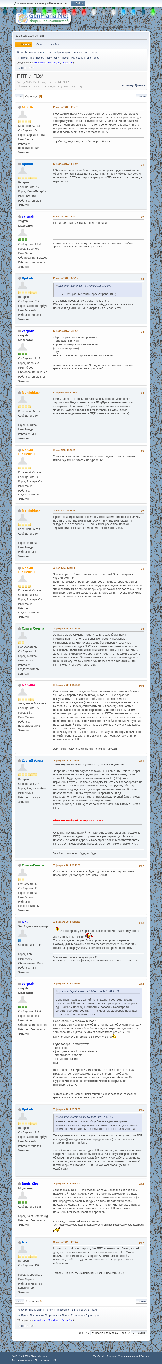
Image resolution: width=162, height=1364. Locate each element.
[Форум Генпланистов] (19, 949)
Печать (142, 96)
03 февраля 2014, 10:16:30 (66, 865)
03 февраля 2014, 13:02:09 (66, 1109)
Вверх (19, 1301)
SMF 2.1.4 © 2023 (21, 1356)
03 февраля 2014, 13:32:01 (66, 1183)
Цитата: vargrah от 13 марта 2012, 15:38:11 (84, 285)
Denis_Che (67, 62)
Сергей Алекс (32, 761)
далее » (140, 85)
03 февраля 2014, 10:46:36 (66, 921)
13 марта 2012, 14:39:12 (65, 107)
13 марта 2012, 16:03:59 (65, 278)
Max (25, 922)
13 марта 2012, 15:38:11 (65, 216)
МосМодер (54, 62)
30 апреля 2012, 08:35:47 (65, 392)
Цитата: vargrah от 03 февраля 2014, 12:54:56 (85, 1117)
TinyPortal (98, 1356)
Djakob (27, 164)
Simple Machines (39, 1356)
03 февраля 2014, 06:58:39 (66, 684)
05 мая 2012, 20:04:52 (64, 567)
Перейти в (83, 1332)
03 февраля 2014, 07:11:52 (66, 760)
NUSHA (27, 107)
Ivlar (25, 1242)
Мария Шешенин (26, 452)
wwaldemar (40, 62)
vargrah (28, 216)
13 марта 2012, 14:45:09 (65, 163)
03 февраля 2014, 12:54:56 (66, 983)
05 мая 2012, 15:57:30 (64, 510)
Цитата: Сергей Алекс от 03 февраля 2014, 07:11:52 (88, 991)
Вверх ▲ (145, 1356)
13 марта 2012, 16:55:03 (65, 330)
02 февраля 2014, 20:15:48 (66, 628)
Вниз (19, 96)
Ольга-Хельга (33, 628)
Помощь (111, 1356)
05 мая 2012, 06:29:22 (64, 449)
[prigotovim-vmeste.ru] (19, 420)
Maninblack (31, 392)
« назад (127, 85)
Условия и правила (128, 1356)
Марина (28, 685)
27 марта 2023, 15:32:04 (65, 1242)
